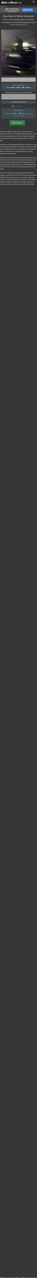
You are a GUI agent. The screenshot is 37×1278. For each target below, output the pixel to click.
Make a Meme (11, 2)
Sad (30, 87)
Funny (15, 87)
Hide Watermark (17, 106)
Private (22, 113)
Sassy (25, 87)
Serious (20, 87)
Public (15, 113)
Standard (9, 87)
